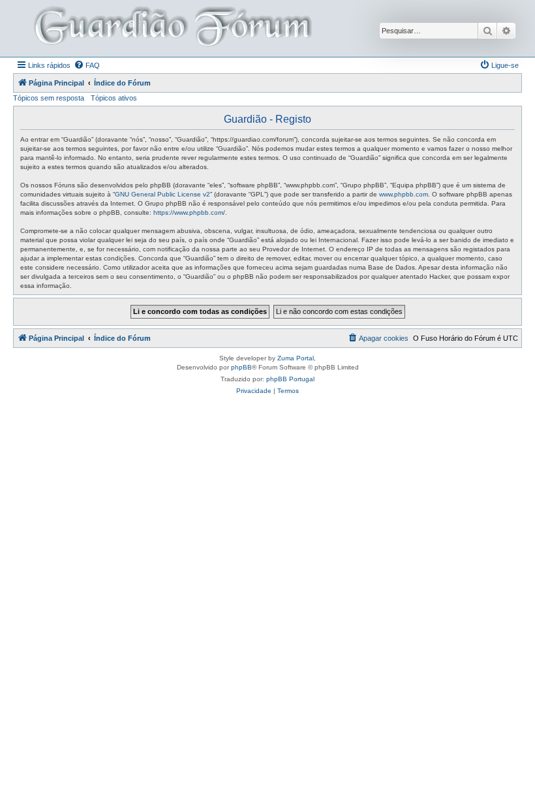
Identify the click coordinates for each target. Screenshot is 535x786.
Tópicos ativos (114, 98)
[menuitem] (87, 65)
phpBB (241, 367)
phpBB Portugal (290, 379)
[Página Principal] (171, 28)
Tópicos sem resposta (48, 98)
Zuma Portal (295, 358)
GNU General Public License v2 (162, 194)
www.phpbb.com (403, 194)
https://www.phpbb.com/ (189, 212)
